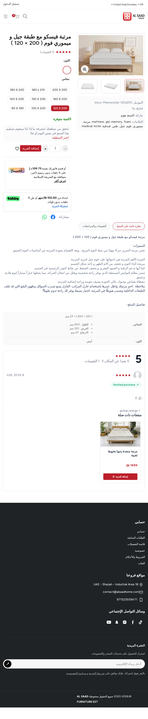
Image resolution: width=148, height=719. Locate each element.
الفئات (141, 563)
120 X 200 (60, 108)
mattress (98, 121)
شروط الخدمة (97, 673)
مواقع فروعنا (135, 575)
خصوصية (140, 550)
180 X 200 (17, 90)
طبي (115, 126)
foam (127, 121)
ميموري (138, 126)
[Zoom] (85, 69)
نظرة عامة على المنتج (129, 226)
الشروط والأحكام (135, 557)
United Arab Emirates (125, 4)
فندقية (106, 126)
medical (87, 126)
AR (141, 4)
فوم (128, 126)
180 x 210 (38, 90)
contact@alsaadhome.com (121, 592)
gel (108, 121)
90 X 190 (17, 108)
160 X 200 (60, 99)
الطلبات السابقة (136, 537)
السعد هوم (127, 115)
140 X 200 (17, 99)
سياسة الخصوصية (76, 673)
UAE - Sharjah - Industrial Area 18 (116, 584)
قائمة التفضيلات (136, 544)
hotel (97, 126)
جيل (122, 126)
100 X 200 (38, 108)
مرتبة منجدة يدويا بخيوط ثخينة (122, 453)
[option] (134, 85)
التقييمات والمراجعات (94, 226)
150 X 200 (38, 99)
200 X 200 (59, 90)
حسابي (141, 531)
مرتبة (86, 121)
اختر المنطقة (60, 137)
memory (116, 121)
